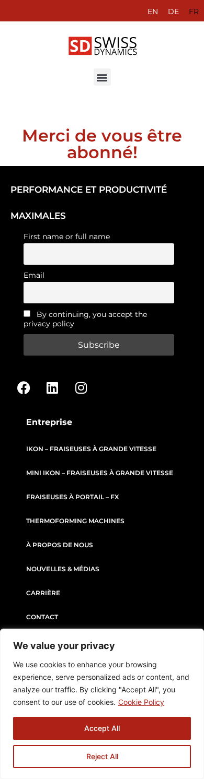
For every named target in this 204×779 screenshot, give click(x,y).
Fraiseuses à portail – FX (72, 497)
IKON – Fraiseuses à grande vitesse (91, 449)
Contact (42, 617)
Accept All (102, 728)
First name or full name (67, 236)
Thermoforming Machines (75, 521)
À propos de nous (59, 545)
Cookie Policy (141, 702)
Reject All (102, 756)
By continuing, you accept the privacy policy (85, 319)
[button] (102, 77)
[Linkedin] (52, 387)
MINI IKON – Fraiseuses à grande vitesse (99, 473)
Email (34, 275)
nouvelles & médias (62, 569)
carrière (43, 593)
